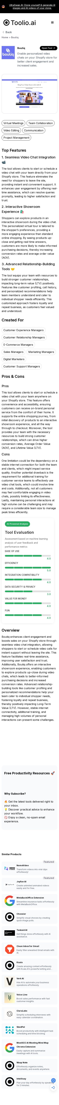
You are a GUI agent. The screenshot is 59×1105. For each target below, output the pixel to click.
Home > (6, 37)
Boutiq (15, 37)
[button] (52, 23)
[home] (19, 22)
